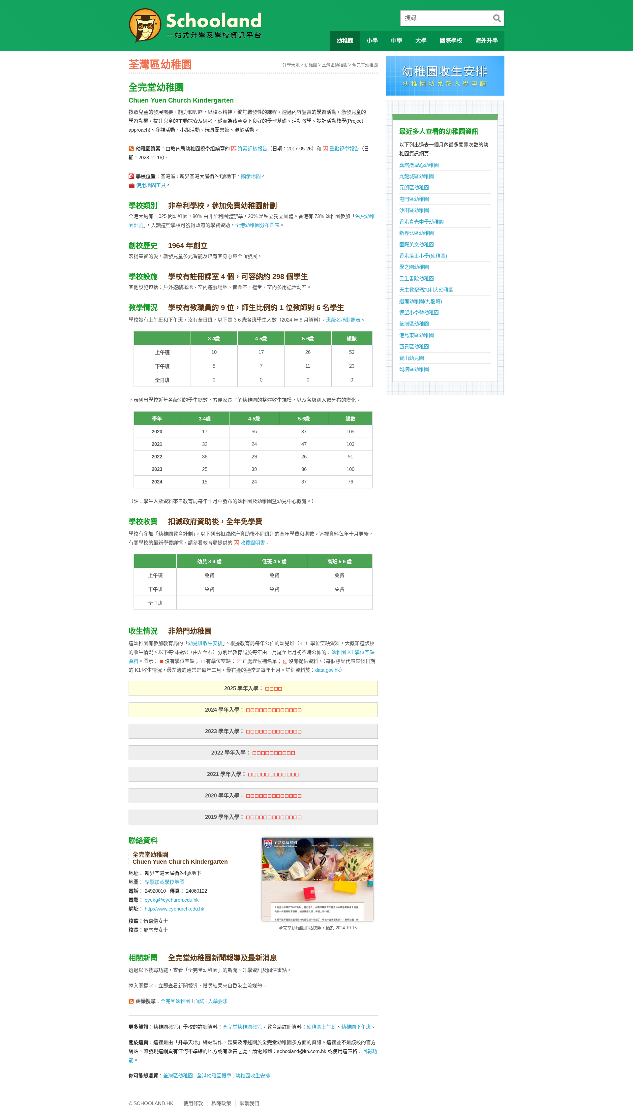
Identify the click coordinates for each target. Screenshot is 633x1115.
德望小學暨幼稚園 (419, 312)
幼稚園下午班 (356, 1027)
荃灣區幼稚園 (334, 64)
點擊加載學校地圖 (164, 882)
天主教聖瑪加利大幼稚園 (426, 290)
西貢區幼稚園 (414, 346)
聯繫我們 (249, 1103)
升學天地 (291, 64)
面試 (199, 1001)
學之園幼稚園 (414, 267)
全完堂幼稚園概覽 (242, 1027)
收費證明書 (252, 542)
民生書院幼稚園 (416, 278)
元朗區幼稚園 (414, 187)
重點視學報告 (344, 148)
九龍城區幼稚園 (416, 176)
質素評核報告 (252, 148)
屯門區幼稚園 (414, 199)
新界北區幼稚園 (416, 233)
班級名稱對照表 (343, 320)
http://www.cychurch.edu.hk (174, 909)
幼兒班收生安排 (205, 643)
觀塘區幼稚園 (414, 369)
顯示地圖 (251, 176)
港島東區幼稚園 (416, 335)
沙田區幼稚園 (414, 210)
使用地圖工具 (151, 185)
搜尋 (411, 18)
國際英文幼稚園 (416, 244)
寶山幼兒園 (411, 358)
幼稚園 (310, 64)
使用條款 (193, 1103)
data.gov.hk (327, 670)
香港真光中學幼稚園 (421, 222)
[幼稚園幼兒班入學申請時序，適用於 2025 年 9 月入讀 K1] (445, 77)
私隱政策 (221, 1103)
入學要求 (218, 1001)
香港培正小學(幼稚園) (423, 256)
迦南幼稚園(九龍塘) (420, 301)
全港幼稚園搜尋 (214, 1075)
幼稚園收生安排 (252, 1075)
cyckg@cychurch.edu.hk (172, 900)
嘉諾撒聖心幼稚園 (419, 165)
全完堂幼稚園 (365, 64)
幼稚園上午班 (321, 1027)
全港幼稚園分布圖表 (257, 225)
